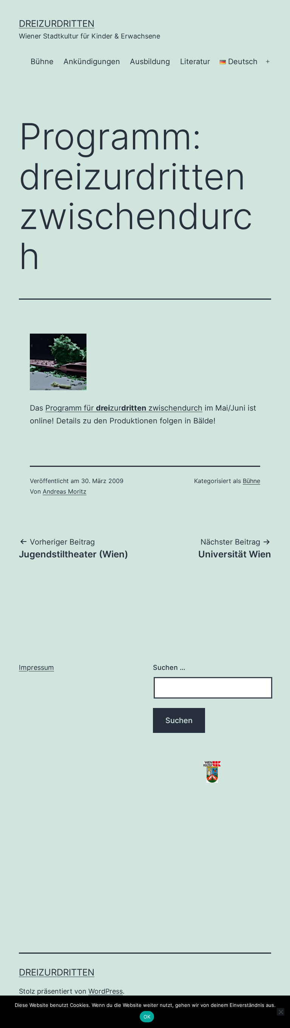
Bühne (42, 61)
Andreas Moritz (64, 491)
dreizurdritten (56, 23)
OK (147, 1017)
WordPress (105, 991)
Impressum (36, 667)
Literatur (195, 61)
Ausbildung (150, 61)
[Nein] (280, 1012)
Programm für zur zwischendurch (123, 407)
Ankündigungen (91, 61)
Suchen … (169, 667)
